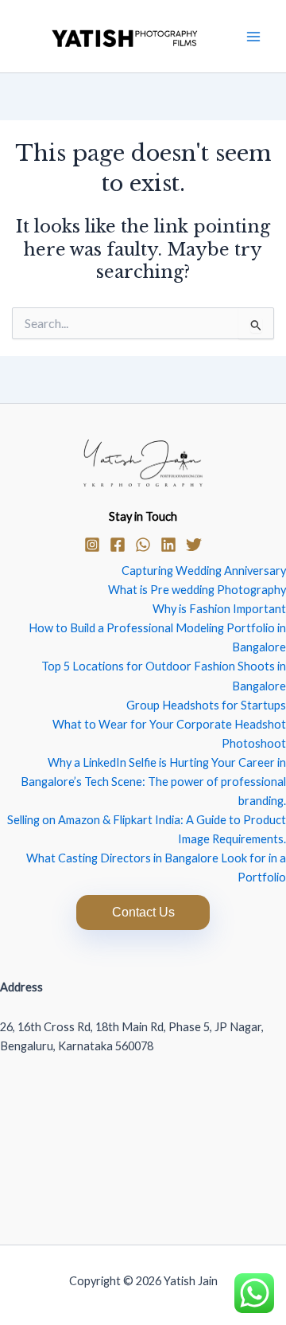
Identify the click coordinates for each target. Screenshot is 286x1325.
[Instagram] (92, 545)
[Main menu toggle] (253, 36)
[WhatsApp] (143, 545)
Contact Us (143, 912)
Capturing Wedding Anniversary (204, 570)
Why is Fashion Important (219, 609)
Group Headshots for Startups (206, 705)
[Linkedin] (168, 545)
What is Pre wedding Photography (197, 589)
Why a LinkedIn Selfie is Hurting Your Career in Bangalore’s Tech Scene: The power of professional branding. (153, 781)
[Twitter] (194, 545)
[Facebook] (118, 545)
